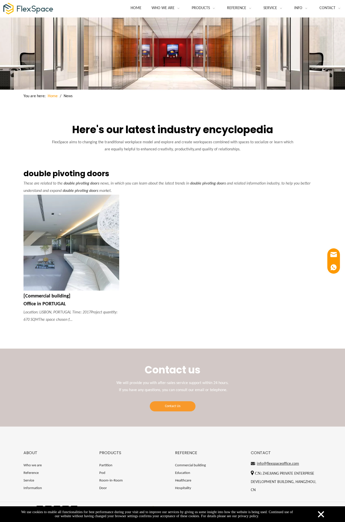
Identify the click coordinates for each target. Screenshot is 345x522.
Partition (105, 465)
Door (103, 488)
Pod (102, 473)
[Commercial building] (46, 296)
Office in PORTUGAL (44, 304)
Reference (31, 473)
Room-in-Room (111, 481)
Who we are (32, 465)
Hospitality (183, 488)
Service (28, 481)
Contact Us (172, 406)
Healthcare (183, 481)
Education (182, 473)
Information (32, 488)
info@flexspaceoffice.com (278, 464)
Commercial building (190, 465)
